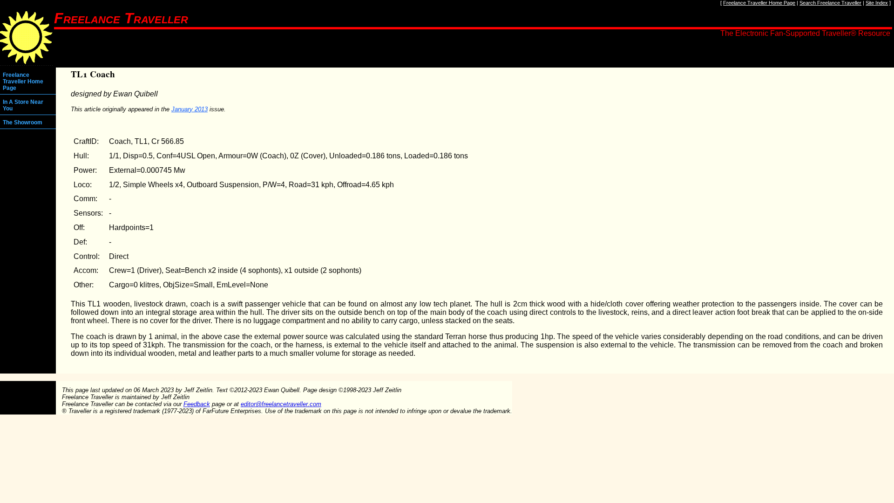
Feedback (196, 404)
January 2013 (189, 109)
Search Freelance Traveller (830, 3)
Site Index (877, 3)
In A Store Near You (23, 105)
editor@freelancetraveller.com (281, 404)
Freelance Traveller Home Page (759, 3)
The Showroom (22, 122)
